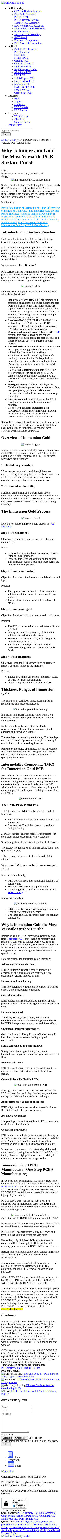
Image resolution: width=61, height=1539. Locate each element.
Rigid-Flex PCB (22, 66)
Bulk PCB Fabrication (25, 49)
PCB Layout (20, 110)
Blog (16, 98)
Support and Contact (20, 1530)
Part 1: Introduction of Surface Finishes (21, 207)
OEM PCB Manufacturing (28, 11)
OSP (57, 332)
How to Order (41, 1524)
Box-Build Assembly (44, 1512)
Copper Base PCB (23, 63)
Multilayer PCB (22, 84)
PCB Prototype (22, 52)
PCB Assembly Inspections (28, 43)
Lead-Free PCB (22, 89)
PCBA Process (22, 31)
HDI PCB (19, 54)
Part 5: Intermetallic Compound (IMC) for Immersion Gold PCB (28, 216)
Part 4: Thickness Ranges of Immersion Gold (24, 213)
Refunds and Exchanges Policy (33, 1527)
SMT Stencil (20, 37)
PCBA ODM (21, 17)
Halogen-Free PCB (24, 81)
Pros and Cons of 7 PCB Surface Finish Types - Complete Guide (29, 1375)
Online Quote (15, 124)
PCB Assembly (25, 1512)
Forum (52, 1524)
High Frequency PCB (25, 69)
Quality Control (22, 122)
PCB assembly (15, 892)
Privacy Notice (9, 1527)
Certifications (19, 1524)
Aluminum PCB (22, 72)
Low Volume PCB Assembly (29, 25)
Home (4, 139)
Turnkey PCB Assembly (26, 22)
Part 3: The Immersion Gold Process (40, 210)
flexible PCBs (16, 938)
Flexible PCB (21, 57)
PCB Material (21, 107)
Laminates (19, 104)
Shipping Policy (39, 1530)
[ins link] (4, 1536)
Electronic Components (26, 40)
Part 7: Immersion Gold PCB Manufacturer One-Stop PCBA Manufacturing (25, 224)
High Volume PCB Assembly (29, 28)
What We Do (21, 116)
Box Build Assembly (25, 14)
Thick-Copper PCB (24, 78)
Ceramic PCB (21, 60)
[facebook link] (13, 1536)
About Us (19, 119)
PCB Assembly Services (26, 19)
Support (18, 101)
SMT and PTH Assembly (27, 34)
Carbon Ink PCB (23, 92)
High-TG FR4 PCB (24, 87)
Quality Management (37, 1521)
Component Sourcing (12, 1515)
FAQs (30, 1524)
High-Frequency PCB (13, 1518)
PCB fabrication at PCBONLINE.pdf (20, 1367)
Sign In (6, 134)
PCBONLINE (8, 1186)
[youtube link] (24, 1536)
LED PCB (19, 75)
